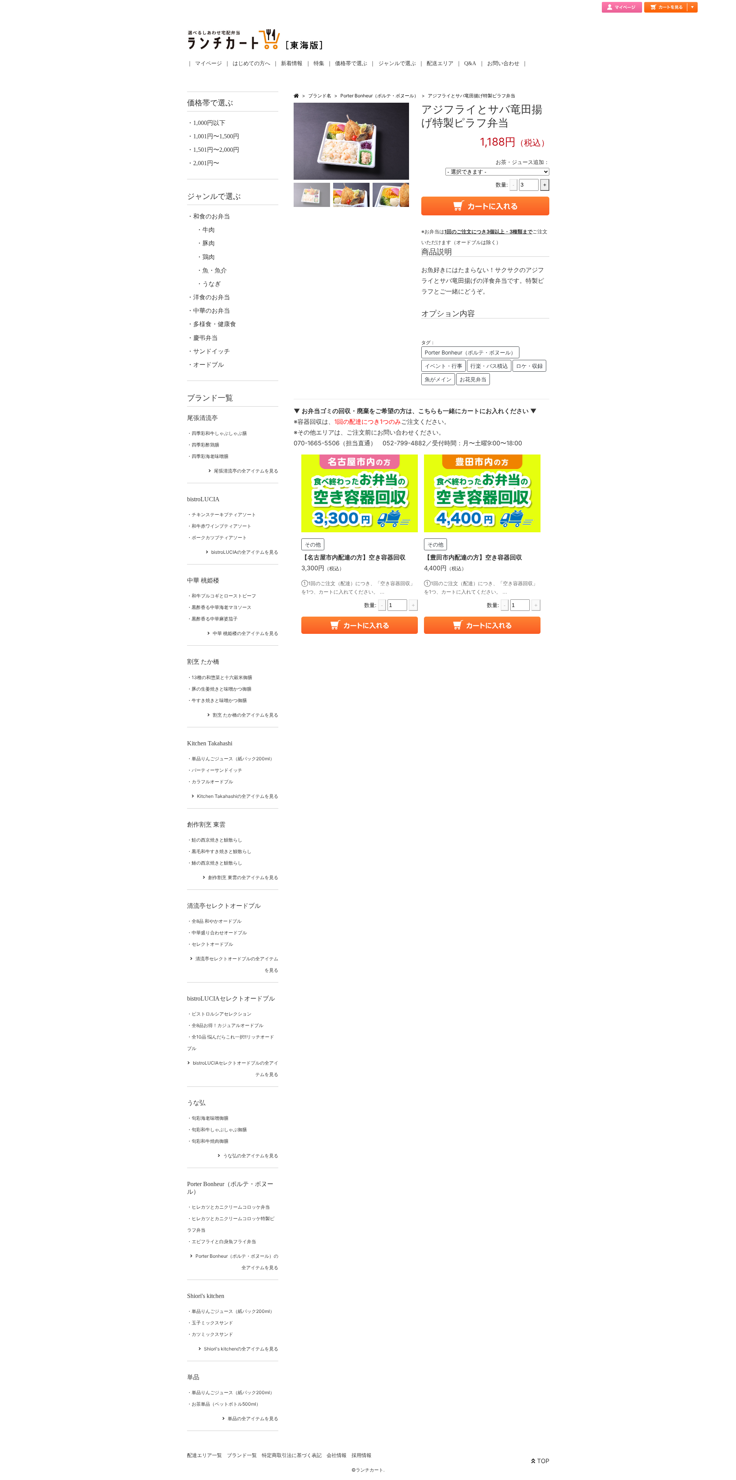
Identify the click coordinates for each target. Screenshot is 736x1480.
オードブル (208, 364)
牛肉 (208, 229)
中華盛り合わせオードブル (219, 932)
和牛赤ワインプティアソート (221, 526)
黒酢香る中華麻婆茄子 (215, 619)
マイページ (208, 63)
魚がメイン (438, 379)
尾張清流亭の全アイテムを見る (246, 471)
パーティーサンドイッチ (217, 770)
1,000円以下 (209, 123)
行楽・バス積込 (489, 366)
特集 (319, 63)
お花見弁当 (473, 379)
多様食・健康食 (214, 324)
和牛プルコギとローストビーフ (224, 596)
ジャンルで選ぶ (397, 63)
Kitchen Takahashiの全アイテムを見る (237, 796)
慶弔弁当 (205, 338)
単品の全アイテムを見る (253, 1418)
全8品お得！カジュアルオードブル (227, 1025)
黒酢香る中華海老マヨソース (221, 607)
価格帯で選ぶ (351, 63)
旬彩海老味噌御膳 (210, 1118)
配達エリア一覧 (204, 1455)
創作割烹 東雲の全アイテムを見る (243, 877)
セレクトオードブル (212, 944)
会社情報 (337, 1455)
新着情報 (291, 63)
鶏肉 (208, 257)
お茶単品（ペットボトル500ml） (226, 1404)
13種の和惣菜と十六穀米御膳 (222, 677)
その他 (313, 544)
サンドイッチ (211, 351)
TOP (542, 1461)
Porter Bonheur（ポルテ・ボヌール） (379, 95)
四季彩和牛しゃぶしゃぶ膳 (219, 433)
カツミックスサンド (212, 1334)
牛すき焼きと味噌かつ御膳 (219, 700)
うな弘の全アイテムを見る (250, 1155)
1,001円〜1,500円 (216, 136)
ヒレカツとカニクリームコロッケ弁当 (231, 1207)
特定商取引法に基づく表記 (292, 1455)
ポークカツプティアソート (219, 537)
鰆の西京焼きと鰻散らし (217, 863)
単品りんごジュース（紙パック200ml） (233, 758)
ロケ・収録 (529, 366)
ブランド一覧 (242, 1455)
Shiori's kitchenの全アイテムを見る (241, 1349)
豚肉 (208, 243)
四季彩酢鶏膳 (205, 445)
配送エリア (440, 63)
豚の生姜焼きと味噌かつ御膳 (221, 689)
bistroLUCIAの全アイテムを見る (244, 552)
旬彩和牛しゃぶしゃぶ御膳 (219, 1129)
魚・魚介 (214, 270)
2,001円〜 (206, 163)
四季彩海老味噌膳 (210, 456)
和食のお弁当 (211, 216)
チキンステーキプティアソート (224, 514)
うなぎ (211, 284)
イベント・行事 (443, 366)
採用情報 (361, 1455)
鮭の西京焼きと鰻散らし (217, 840)
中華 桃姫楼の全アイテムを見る (245, 633)
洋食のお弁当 (211, 297)
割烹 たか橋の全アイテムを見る (245, 715)
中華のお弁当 (211, 310)
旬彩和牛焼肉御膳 (210, 1141)
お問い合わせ (503, 63)
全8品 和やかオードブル (217, 921)
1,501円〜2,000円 (216, 149)
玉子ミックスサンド (212, 1323)
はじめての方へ (251, 63)
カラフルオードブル (212, 781)
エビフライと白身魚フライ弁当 (224, 1241)
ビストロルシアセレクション (221, 1014)
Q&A (470, 63)
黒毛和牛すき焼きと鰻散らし (221, 851)
